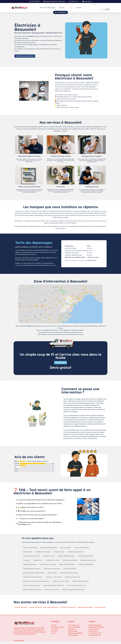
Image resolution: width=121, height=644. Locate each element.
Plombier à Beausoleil (20, 607)
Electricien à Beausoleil (47, 7)
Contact (78, 7)
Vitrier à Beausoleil (100, 607)
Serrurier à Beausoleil (35, 607)
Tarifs (70, 7)
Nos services (54, 629)
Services (61, 7)
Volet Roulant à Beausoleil (68, 607)
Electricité (53, 625)
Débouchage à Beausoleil (51, 607)
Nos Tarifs (54, 631)
